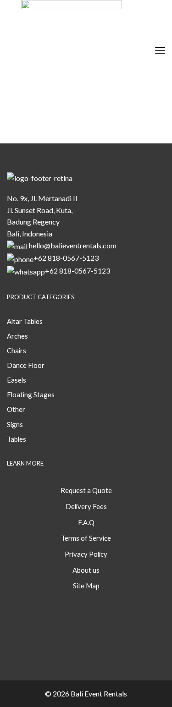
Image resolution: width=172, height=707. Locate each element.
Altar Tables (25, 321)
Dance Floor (25, 365)
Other (28, 71)
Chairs (16, 350)
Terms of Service (86, 538)
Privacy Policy (86, 554)
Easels (16, 380)
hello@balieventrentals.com (73, 245)
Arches (17, 336)
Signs (46, 71)
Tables (46, 91)
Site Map (86, 585)
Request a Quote (86, 490)
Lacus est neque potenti (61, 101)
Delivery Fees (86, 506)
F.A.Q (86, 522)
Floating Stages (31, 394)
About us (86, 570)
